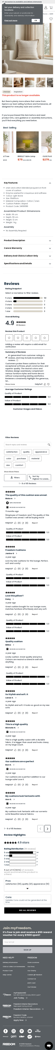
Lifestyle (6, 92)
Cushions (43, 14)
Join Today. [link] (19, 1001)
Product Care (8, 974)
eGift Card (31, 986)
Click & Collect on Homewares (14, 970)
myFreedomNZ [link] (20, 996)
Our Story (31, 970)
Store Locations (33, 966)
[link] (27, 272)
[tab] (27, 183)
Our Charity (32, 974)
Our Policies (32, 990)
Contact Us (32, 982)
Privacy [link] (37, 1049)
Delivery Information (10, 966)
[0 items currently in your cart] (50, 8)
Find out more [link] (10, 20)
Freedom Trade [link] (20, 1018)
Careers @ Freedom (35, 978)
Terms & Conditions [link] (27, 1049)
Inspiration (18, 92)
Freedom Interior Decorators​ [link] (26, 1007)
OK (35, 20)
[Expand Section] (27, 894)
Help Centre (7, 978)
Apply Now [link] (19, 1023)
